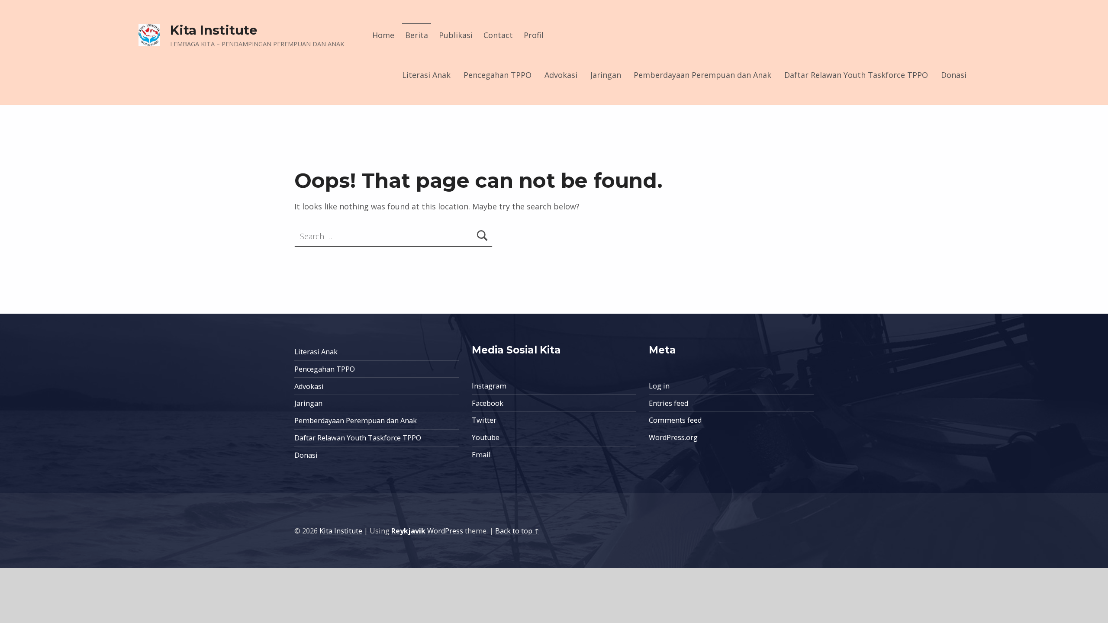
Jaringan (605, 75)
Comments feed (675, 420)
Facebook (487, 403)
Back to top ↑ (517, 531)
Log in (659, 386)
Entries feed (668, 403)
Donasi (953, 75)
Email (481, 454)
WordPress (445, 531)
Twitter (484, 420)
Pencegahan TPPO (497, 75)
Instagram (489, 386)
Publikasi (456, 35)
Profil (534, 35)
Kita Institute (214, 30)
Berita (416, 35)
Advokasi (560, 75)
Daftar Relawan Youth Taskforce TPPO (856, 75)
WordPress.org (673, 437)
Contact (498, 35)
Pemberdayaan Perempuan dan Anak (702, 75)
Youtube (485, 437)
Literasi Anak (426, 75)
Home (383, 35)
